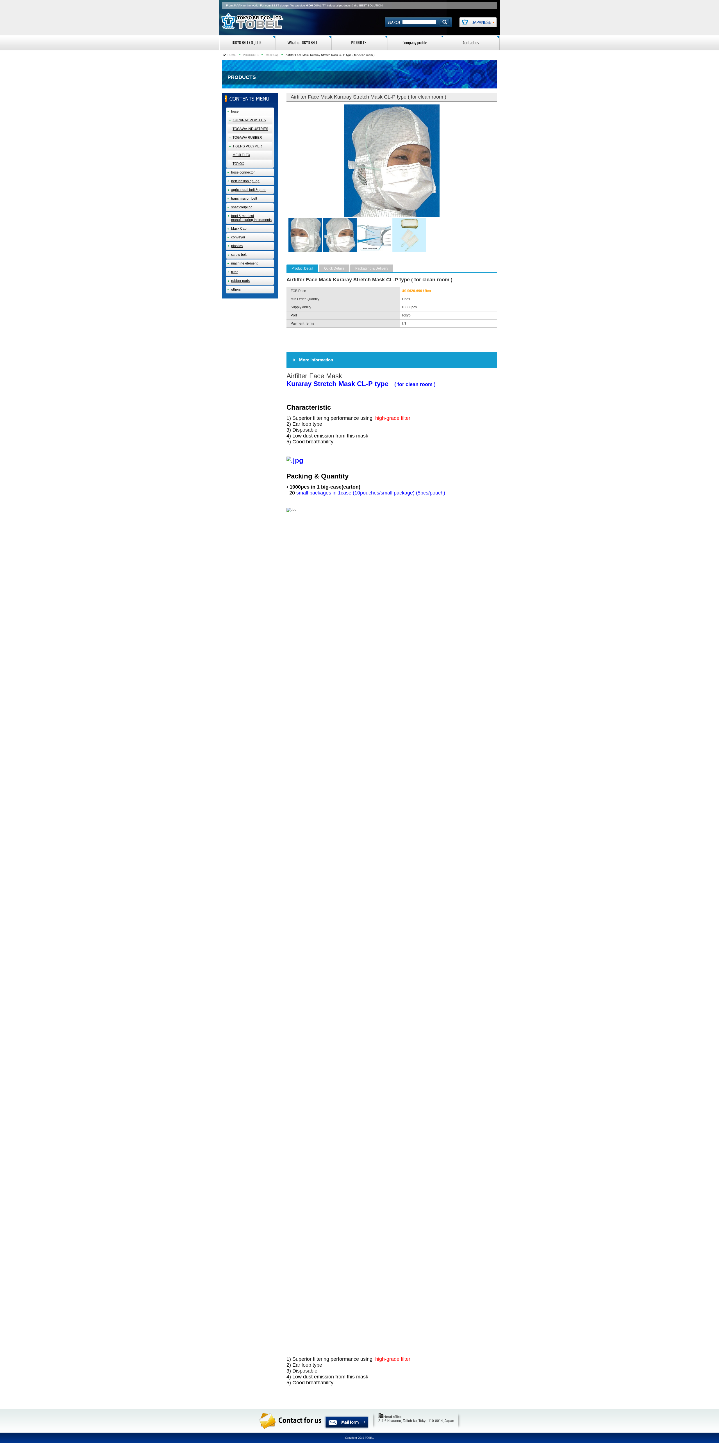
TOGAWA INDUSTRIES (250, 129)
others (236, 289)
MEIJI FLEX (241, 155)
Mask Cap (272, 54)
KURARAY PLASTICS (249, 120)
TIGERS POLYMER (247, 146)
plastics (237, 246)
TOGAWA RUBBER (247, 138)
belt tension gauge (245, 181)
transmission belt (244, 198)
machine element (244, 263)
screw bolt (239, 255)
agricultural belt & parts (248, 190)
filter (234, 272)
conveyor (238, 237)
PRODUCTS (251, 54)
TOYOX (238, 164)
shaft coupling (241, 207)
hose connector (243, 172)
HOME (231, 54)
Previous (279, 160)
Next (504, 160)
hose (235, 111)
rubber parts (240, 281)
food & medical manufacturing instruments (251, 218)
